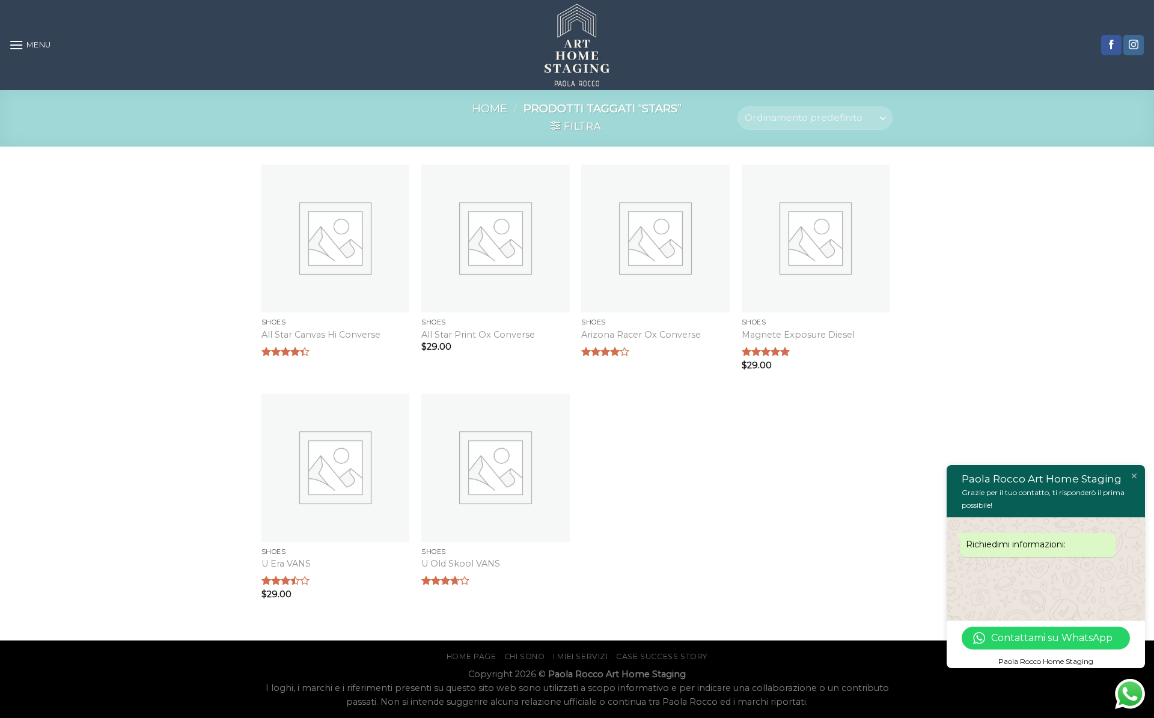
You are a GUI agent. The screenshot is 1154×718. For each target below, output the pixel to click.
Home (489, 108)
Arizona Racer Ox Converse (641, 334)
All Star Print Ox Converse (478, 334)
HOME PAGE (471, 656)
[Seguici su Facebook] (1111, 45)
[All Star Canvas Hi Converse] (335, 239)
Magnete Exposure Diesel (798, 334)
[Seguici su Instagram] (1133, 45)
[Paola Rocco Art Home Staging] (577, 45)
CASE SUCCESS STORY (661, 656)
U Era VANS (286, 563)
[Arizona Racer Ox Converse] (655, 239)
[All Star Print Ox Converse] (495, 239)
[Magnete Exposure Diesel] (816, 239)
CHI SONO (524, 656)
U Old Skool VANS (460, 563)
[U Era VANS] (335, 468)
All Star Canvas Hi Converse (320, 334)
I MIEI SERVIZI (580, 656)
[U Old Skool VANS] (495, 468)
